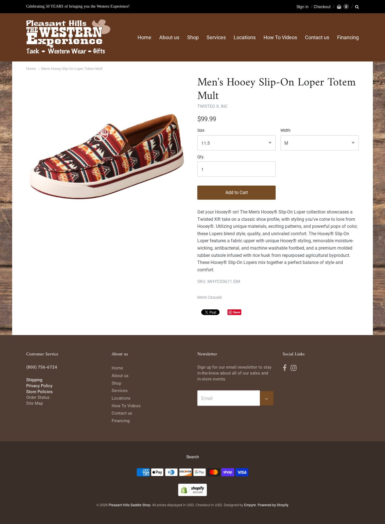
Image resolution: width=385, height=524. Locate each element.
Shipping (34, 379)
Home (144, 37)
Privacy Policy (39, 385)
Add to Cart (236, 192)
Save (236, 312)
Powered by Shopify (273, 504)
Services (216, 37)
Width (285, 130)
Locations (245, 37)
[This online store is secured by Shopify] (192, 494)
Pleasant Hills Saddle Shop (130, 504)
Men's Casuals (209, 297)
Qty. (200, 157)
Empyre (250, 504)
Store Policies (39, 391)
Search (192, 456)
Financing (348, 37)
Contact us (317, 37)
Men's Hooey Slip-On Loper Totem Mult (71, 69)
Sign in (303, 6)
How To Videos (280, 37)
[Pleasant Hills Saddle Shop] (68, 37)
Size (200, 130)
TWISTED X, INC (212, 106)
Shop (193, 37)
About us (169, 37)
